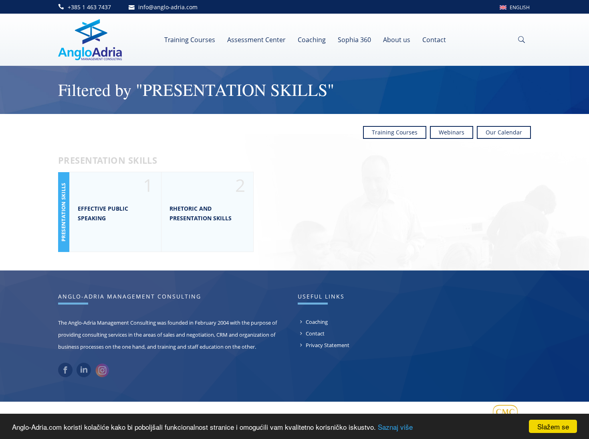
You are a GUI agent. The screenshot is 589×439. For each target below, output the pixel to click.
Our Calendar (504, 132)
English (520, 7)
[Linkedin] (84, 375)
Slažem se (553, 426)
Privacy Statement (327, 345)
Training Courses (189, 39)
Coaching (312, 39)
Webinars (451, 132)
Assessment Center (256, 39)
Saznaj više (395, 427)
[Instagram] (102, 375)
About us (396, 39)
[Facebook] (65, 375)
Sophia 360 (354, 39)
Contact (434, 39)
